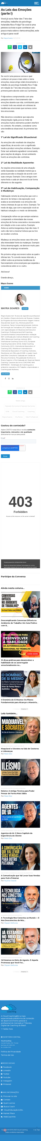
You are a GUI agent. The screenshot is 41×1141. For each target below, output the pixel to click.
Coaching (31, 411)
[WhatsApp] (10, 47)
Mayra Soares (10, 308)
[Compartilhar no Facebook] (15, 47)
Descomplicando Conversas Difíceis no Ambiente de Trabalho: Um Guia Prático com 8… (19, 623)
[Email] (30, 47)
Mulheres (19, 417)
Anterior (17, 709)
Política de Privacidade (11, 1052)
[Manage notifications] (4, 1130)
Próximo (23, 709)
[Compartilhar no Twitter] (20, 47)
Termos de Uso (7, 1055)
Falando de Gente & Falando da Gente (20, 406)
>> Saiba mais (7, 1029)
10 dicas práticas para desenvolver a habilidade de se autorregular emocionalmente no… (17, 662)
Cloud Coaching (18, 411)
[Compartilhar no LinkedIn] (25, 47)
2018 (7, 411)
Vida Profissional (32, 417)
